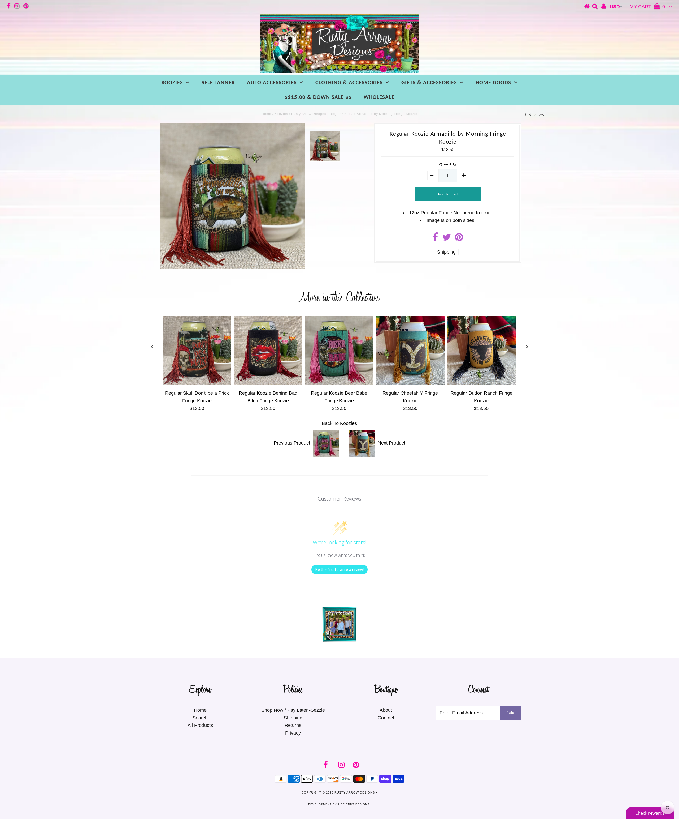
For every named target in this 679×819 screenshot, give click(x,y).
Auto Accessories (272, 83)
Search (200, 717)
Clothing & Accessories (349, 83)
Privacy (293, 733)
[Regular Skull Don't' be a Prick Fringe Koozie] (197, 383)
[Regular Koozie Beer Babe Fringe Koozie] (339, 383)
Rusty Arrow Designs (354, 792)
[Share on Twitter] (446, 239)
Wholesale (379, 97)
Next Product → (394, 443)
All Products (200, 725)
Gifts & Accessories (429, 83)
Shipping (446, 252)
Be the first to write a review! (339, 569)
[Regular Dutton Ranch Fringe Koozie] (481, 383)
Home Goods (493, 83)
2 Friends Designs (353, 804)
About (386, 710)
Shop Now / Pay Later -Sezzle (293, 710)
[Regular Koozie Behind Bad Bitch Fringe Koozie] (268, 383)
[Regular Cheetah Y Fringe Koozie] (410, 383)
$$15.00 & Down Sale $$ (318, 97)
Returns (293, 725)
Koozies (172, 83)
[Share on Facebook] (435, 239)
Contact (386, 717)
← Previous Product (289, 443)
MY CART (647, 6)
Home (266, 114)
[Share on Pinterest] (459, 239)
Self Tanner (218, 83)
